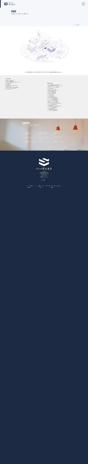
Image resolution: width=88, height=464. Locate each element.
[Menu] (83, 4)
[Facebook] (44, 180)
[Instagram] (41, 180)
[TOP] (74, 25)
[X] (46, 180)
